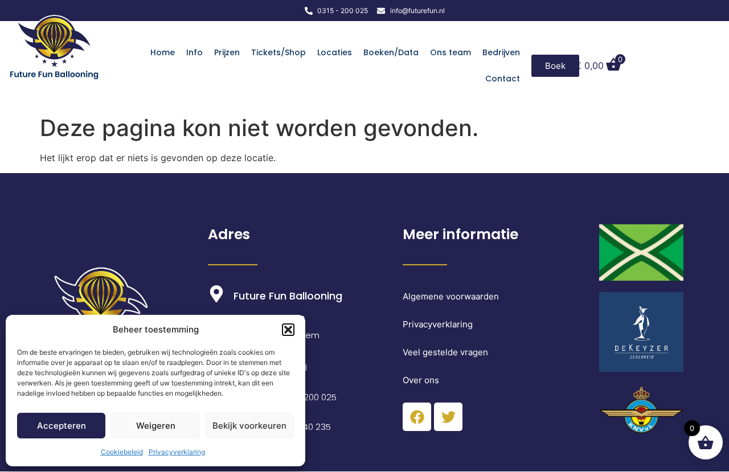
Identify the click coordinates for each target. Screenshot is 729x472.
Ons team (450, 52)
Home (162, 52)
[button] (288, 329)
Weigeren (155, 425)
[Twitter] (448, 417)
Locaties (334, 52)
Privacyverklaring (177, 452)
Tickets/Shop (278, 52)
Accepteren (61, 425)
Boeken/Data (391, 52)
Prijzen (227, 52)
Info (194, 52)
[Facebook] (417, 417)
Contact (502, 78)
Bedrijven (501, 52)
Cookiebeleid (122, 452)
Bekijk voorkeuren (249, 425)
